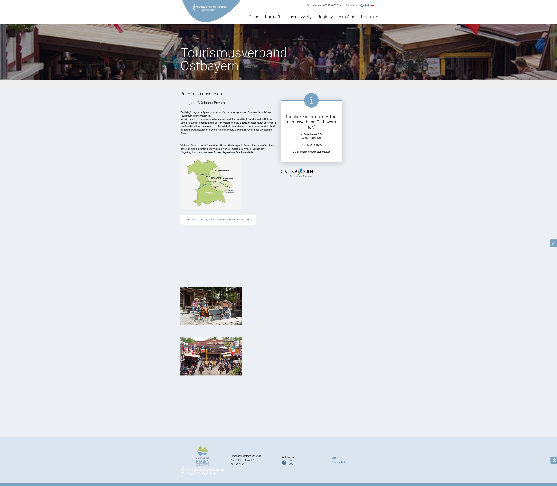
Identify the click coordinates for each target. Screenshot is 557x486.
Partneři (272, 16)
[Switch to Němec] (372, 5)
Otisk (335, 458)
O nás (253, 16)
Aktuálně (347, 16)
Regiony (325, 16)
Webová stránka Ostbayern (310, 160)
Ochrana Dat (338, 462)
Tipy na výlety (299, 16)
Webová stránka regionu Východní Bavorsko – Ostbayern (217, 219)
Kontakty (369, 16)
